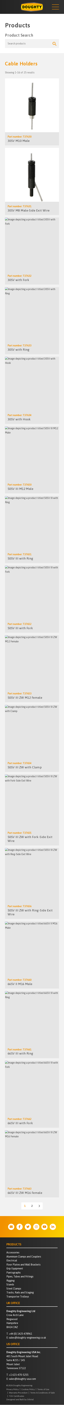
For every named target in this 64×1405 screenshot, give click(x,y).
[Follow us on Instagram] (36, 1227)
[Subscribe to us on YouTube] (44, 1227)
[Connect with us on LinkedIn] (53, 1227)
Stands (10, 1284)
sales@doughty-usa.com (22, 1378)
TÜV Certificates (16, 1396)
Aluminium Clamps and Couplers (23, 1256)
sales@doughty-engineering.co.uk (27, 1337)
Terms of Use (43, 1389)
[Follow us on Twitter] (28, 1227)
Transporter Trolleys (17, 1296)
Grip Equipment (14, 1268)
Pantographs (13, 1272)
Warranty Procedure (18, 1393)
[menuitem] (32, 1253)
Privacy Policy (12, 1389)
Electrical (11, 1260)
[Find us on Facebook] (19, 1227)
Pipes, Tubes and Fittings (19, 1276)
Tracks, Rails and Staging (20, 1292)
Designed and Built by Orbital (20, 1399)
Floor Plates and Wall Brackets (23, 1264)
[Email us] (11, 1227)
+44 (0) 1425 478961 (20, 1333)
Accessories (12, 1252)
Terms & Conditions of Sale (42, 1393)
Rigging (10, 1280)
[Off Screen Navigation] (55, 7)
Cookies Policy (28, 1389)
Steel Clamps (13, 1288)
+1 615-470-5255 (18, 1374)
